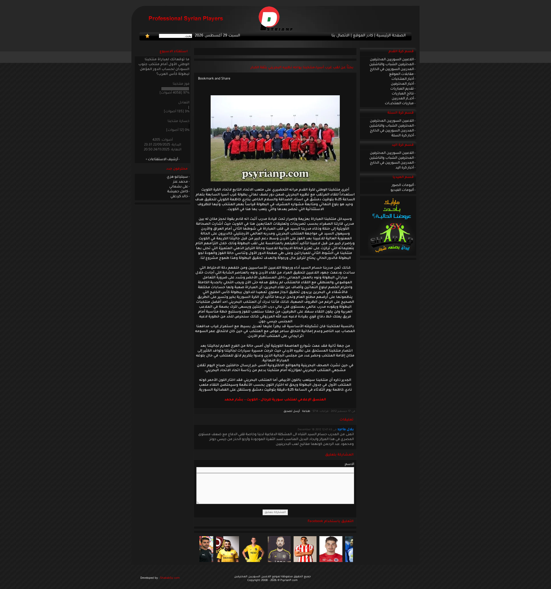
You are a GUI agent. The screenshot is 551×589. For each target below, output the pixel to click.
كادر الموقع (363, 36)
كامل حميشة (177, 192)
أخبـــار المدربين (403, 99)
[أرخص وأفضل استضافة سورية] (391, 254)
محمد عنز (180, 182)
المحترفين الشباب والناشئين (391, 65)
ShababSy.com (170, 578)
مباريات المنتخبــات (399, 104)
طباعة (306, 411)
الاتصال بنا (340, 36)
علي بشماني (178, 187)
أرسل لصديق (292, 411)
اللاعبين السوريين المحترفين (392, 60)
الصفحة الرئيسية (391, 36)
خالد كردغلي (179, 197)
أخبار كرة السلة (402, 136)
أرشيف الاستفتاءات (163, 160)
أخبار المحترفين (402, 84)
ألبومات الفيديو (402, 190)
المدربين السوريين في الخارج (392, 69)
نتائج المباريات (403, 94)
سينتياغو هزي (177, 177)
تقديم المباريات (402, 89)
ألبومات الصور (403, 185)
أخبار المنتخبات (402, 79)
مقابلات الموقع (401, 74)
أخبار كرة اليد (404, 168)
